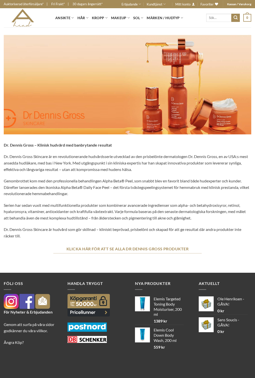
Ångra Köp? (14, 342)
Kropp (98, 18)
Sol (136, 18)
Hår (81, 18)
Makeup (119, 18)
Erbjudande (130, 4)
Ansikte (62, 18)
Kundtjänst (154, 4)
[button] (247, 17)
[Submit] (235, 18)
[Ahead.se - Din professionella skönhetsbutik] (26, 17)
